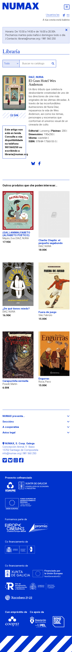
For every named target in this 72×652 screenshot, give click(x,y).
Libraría (11, 51)
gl (64, 14)
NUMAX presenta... (20, 416)
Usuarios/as (52, 14)
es (68, 14)
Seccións (14, 421)
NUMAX (21, 6)
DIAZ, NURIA (36, 77)
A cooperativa (17, 427)
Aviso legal (15, 432)
